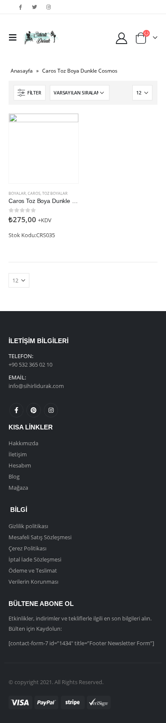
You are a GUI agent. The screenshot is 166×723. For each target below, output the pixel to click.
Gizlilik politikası (28, 526)
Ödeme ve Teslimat (33, 570)
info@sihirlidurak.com (36, 386)
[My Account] (121, 38)
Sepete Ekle (64, 127)
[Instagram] (49, 7)
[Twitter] (34, 7)
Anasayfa (22, 70)
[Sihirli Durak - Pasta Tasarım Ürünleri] (40, 37)
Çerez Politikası (27, 548)
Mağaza (18, 487)
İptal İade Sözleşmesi (35, 559)
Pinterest (33, 410)
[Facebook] (20, 7)
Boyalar (17, 193)
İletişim (18, 454)
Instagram (51, 410)
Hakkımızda (23, 443)
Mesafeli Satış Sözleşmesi (40, 537)
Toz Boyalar (55, 193)
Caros (34, 193)
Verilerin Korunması (33, 581)
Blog (14, 476)
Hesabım (20, 465)
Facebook (16, 410)
